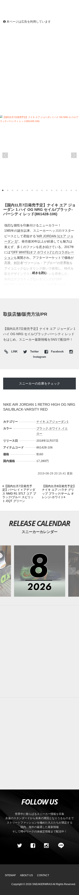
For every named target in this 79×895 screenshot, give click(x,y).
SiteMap (10, 875)
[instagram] (46, 845)
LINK (13, 352)
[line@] (60, 845)
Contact (43, 875)
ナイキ (40, 421)
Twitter (34, 351)
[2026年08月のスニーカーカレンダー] (39, 571)
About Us (26, 875)
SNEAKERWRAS (42, 884)
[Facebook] (33, 845)
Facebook (57, 351)
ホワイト (55, 428)
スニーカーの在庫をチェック (39, 383)
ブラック (42, 428)
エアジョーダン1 (57, 421)
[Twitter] (19, 845)
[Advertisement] (39, 69)
